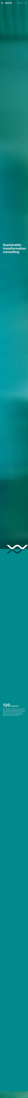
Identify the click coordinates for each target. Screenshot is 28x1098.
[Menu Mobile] (2, 3)
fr (21, 1)
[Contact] (19, 3)
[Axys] (6, 3)
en (22, 3)
